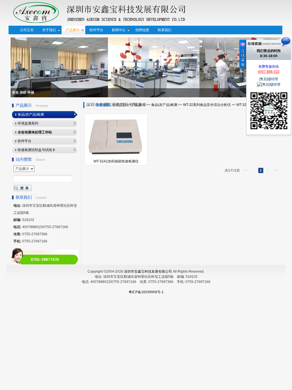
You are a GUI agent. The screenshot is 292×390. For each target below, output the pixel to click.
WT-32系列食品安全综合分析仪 (207, 105)
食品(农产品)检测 (164, 105)
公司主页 (119, 105)
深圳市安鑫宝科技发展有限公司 (148, 272)
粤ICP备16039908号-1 (146, 292)
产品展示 (138, 105)
